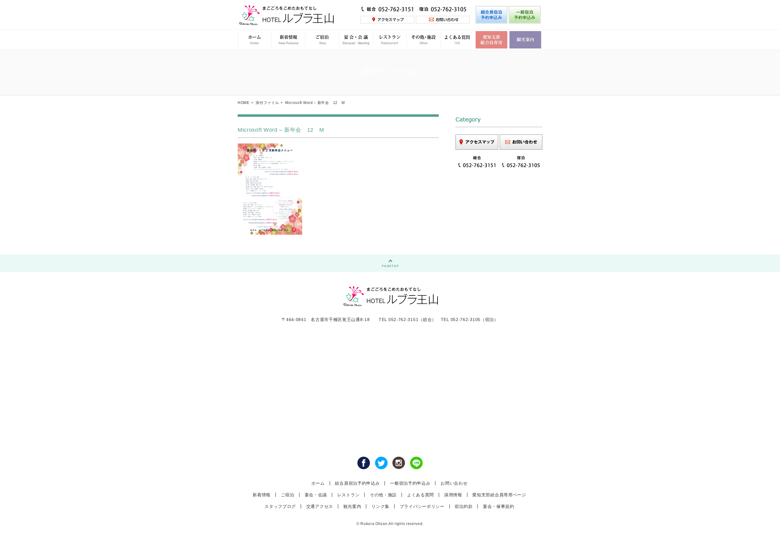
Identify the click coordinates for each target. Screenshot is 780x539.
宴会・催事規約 (498, 506)
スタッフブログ (280, 506)
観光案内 (352, 506)
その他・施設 (383, 494)
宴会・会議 (316, 494)
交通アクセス (319, 506)
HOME (244, 103)
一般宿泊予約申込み (410, 483)
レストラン (348, 494)
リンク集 (380, 506)
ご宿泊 (287, 494)
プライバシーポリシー (422, 506)
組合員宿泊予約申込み (357, 483)
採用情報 (453, 494)
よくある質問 (420, 494)
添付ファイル (267, 103)
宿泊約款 (464, 506)
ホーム (318, 483)
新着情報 (262, 494)
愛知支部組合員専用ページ (499, 494)
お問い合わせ (454, 483)
